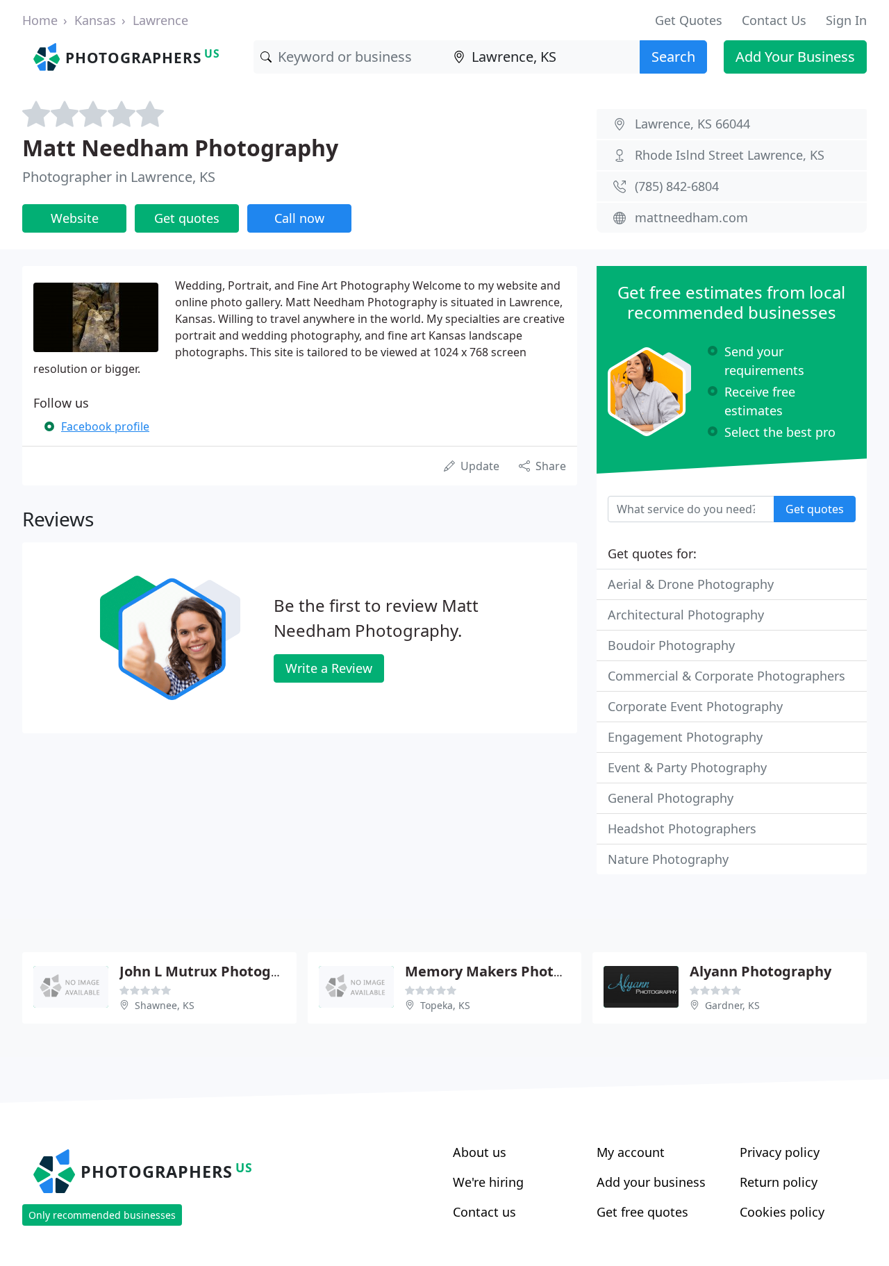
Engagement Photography (685, 736)
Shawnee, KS (164, 1005)
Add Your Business (795, 56)
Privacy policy (780, 1152)
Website (75, 218)
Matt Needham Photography (180, 148)
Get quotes (186, 218)
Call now (299, 218)
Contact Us (774, 20)
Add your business (651, 1182)
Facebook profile (105, 426)
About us (479, 1152)
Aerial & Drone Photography (691, 584)
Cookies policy (782, 1211)
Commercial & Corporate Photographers (726, 675)
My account (631, 1152)
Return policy (778, 1182)
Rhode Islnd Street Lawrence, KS (729, 155)
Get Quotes (688, 20)
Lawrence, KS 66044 (692, 123)
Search (673, 56)
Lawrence (160, 20)
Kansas (95, 20)
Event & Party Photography (687, 767)
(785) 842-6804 (677, 186)
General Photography (670, 798)
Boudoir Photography (671, 645)
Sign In (846, 20)
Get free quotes (642, 1211)
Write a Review (328, 668)
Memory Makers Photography (508, 971)
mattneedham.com (691, 217)
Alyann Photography (760, 971)
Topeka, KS (445, 1005)
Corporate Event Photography (695, 706)
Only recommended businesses (102, 1215)
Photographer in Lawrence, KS (118, 176)
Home (40, 20)
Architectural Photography (686, 614)
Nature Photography (668, 859)
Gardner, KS (732, 1005)
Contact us (484, 1211)
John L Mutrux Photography (215, 971)
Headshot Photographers (682, 828)
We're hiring (488, 1182)
